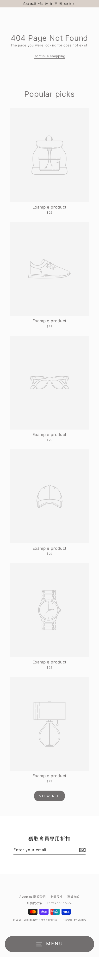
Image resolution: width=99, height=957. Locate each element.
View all (49, 796)
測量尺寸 (56, 896)
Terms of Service (59, 903)
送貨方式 (73, 896)
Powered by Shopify (74, 919)
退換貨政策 (34, 903)
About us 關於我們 (32, 896)
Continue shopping (49, 56)
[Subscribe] (82, 850)
